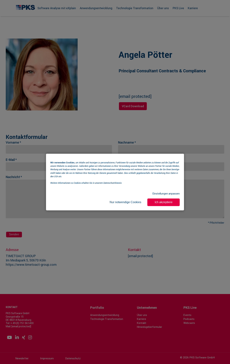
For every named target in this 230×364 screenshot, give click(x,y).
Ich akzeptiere (163, 202)
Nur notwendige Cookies (125, 202)
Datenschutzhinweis (112, 182)
